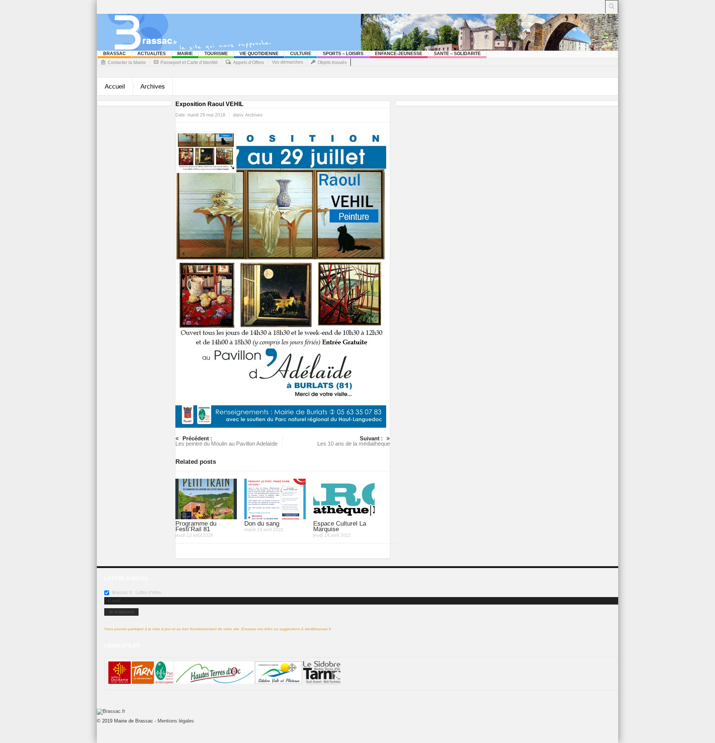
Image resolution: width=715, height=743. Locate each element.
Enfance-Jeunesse (398, 53)
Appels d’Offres (248, 62)
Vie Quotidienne (259, 53)
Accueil (115, 86)
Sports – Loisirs (343, 53)
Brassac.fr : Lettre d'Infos (136, 592)
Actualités (151, 53)
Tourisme (216, 53)
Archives (152, 86)
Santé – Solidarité (457, 53)
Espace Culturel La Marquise (339, 526)
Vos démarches (287, 62)
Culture (300, 53)
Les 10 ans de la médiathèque (353, 441)
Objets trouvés (332, 62)
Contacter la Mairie (127, 62)
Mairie (185, 53)
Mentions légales (176, 721)
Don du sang (261, 523)
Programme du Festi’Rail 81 (195, 526)
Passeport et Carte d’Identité (189, 62)
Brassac (114, 53)
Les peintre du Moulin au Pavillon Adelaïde (226, 441)
